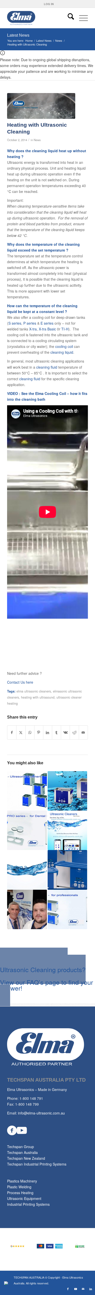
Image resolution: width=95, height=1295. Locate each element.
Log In (49, 4)
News (37, 140)
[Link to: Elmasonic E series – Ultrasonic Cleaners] (27, 791)
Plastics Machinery (22, 1181)
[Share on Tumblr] (56, 732)
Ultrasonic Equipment (24, 1198)
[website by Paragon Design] (6, 1283)
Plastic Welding (19, 1186)
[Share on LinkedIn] (47, 732)
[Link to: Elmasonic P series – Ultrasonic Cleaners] (67, 909)
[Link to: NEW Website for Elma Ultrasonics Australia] (67, 830)
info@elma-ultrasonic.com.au (41, 1112)
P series (29, 323)
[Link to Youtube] (75, 1288)
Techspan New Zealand (26, 1158)
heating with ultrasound (37, 697)
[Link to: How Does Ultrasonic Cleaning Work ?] (27, 869)
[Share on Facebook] (11, 732)
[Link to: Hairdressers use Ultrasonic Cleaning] (67, 869)
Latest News (18, 35)
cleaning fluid (46, 367)
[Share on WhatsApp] (30, 732)
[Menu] (81, 18)
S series (14, 323)
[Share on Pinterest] (38, 732)
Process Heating (20, 1192)
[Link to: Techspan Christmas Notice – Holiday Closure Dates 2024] (27, 909)
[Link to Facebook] (68, 1288)
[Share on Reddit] (74, 732)
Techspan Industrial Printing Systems (36, 1164)
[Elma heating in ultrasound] (41, 106)
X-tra (33, 328)
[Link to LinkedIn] (90, 1288)
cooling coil (64, 346)
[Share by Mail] (83, 732)
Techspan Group (20, 1146)
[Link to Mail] (83, 1288)
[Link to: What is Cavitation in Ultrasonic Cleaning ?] (67, 791)
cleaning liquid (61, 352)
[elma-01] (39, 18)
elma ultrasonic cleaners (33, 691)
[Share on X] (20, 732)
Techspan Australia (22, 1152)
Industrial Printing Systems (28, 1204)
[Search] (68, 18)
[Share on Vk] (65, 732)
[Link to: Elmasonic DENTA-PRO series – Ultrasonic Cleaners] (27, 830)
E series (47, 323)
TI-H (64, 328)
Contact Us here (20, 682)
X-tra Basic (47, 328)
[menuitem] (48, 4)
